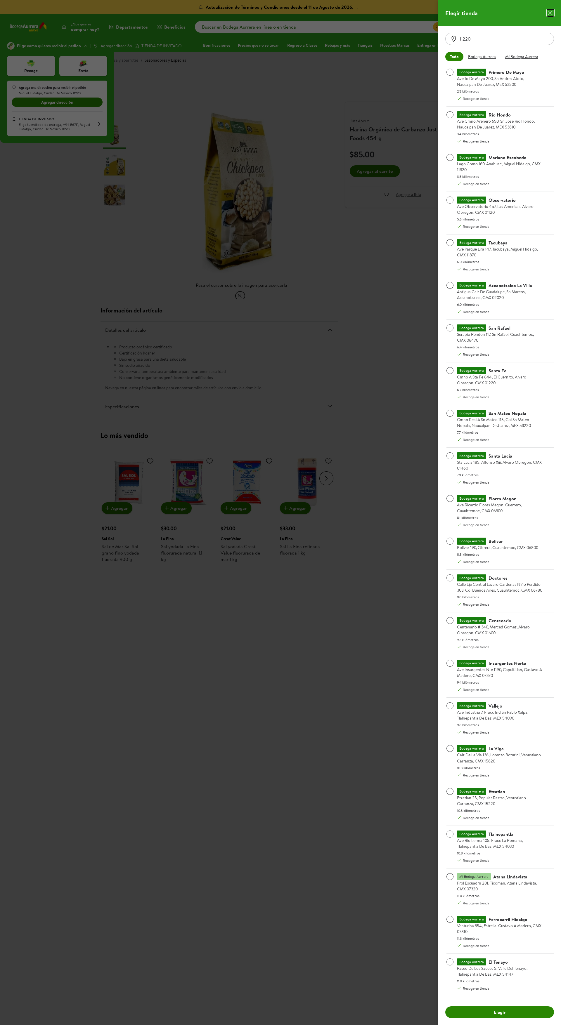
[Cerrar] (550, 12)
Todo (454, 57)
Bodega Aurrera (482, 57)
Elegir (499, 1012)
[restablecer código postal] (453, 38)
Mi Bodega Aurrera (521, 57)
